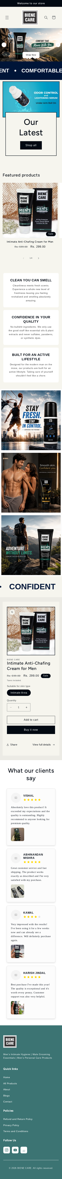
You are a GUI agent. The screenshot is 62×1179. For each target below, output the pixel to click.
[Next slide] (58, 44)
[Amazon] (24, 1150)
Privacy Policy (11, 1125)
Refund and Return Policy (18, 1119)
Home (6, 1077)
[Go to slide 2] (29, 58)
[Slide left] (23, 258)
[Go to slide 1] (27, 58)
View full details (42, 744)
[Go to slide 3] (32, 58)
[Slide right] (38, 258)
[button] (7, 17)
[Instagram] (6, 1150)
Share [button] (13, 744)
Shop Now (31, 55)
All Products (10, 1083)
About (6, 1089)
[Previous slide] (4, 44)
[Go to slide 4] (35, 58)
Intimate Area (19, 692)
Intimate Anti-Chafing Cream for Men (30, 241)
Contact (7, 1101)
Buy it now (31, 729)
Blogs (6, 1095)
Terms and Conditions (15, 1131)
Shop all (31, 145)
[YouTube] (15, 1150)
